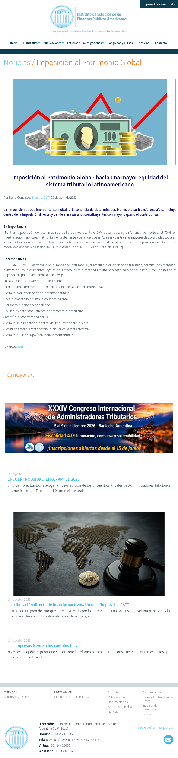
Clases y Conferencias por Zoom (158, 699)
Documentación (118, 702)
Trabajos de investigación (151, 707)
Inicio (13, 43)
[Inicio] (89, 34)
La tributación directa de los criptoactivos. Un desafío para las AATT (68, 604)
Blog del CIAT (40, 197)
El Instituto (114, 692)
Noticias (144, 43)
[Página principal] (16, 749)
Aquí (20, 347)
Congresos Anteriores (16, 697)
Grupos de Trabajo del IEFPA (71, 697)
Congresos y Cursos (120, 43)
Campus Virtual (152, 692)
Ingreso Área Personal (158, 4)
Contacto (161, 43)
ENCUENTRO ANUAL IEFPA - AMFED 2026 (43, 479)
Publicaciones (116, 697)
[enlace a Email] (168, 739)
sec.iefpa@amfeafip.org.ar (156, 727)
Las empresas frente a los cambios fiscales (45, 645)
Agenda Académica (120, 707)
